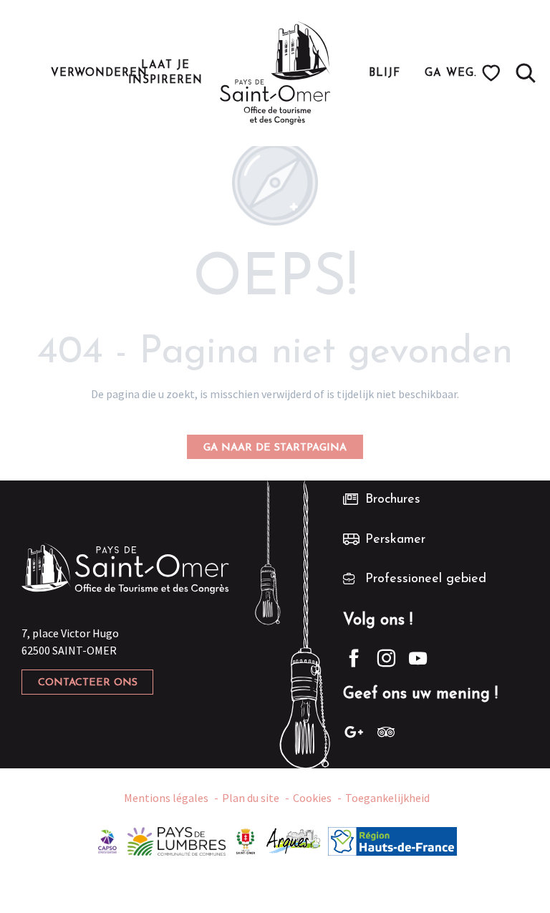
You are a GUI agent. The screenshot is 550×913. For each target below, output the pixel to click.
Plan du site (250, 798)
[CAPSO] (107, 840)
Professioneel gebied (425, 579)
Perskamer (395, 539)
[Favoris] (493, 73)
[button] (525, 73)
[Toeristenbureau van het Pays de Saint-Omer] (275, 73)
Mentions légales (166, 798)
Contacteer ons (88, 682)
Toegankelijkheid (387, 798)
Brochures (392, 499)
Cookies (312, 798)
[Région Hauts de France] (392, 840)
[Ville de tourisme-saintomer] (245, 840)
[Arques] (294, 840)
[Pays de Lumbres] (176, 840)
